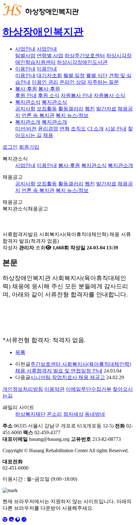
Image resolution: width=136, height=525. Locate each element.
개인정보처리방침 (23, 389)
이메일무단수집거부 (88, 389)
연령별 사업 (50, 55)
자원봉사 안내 (76, 95)
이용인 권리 (45, 82)
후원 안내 (26, 95)
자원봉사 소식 (109, 95)
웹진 (90, 108)
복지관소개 (27, 122)
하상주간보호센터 (85, 55)
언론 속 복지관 (38, 115)
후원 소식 (48, 95)
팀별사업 (25, 55)
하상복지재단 (30, 414)
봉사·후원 (26, 88)
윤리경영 (48, 128)
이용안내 (25, 69)
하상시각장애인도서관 (82, 62)
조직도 (78, 128)
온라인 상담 (72, 82)
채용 (48, 135)
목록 (20, 352)
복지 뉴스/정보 (72, 115)
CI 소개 (95, 128)
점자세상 (73, 414)
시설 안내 (116, 128)
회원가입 (29, 147)
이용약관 (54, 389)
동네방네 (95, 414)
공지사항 (25, 108)
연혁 (64, 128)
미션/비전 (26, 128)
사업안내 (25, 49)
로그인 (10, 147)
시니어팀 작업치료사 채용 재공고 (67, 377)
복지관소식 (27, 102)
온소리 (54, 414)
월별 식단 (97, 75)
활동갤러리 (70, 108)
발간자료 (106, 108)
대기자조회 (49, 75)
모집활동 (47, 108)
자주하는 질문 (103, 82)
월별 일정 (74, 75)
